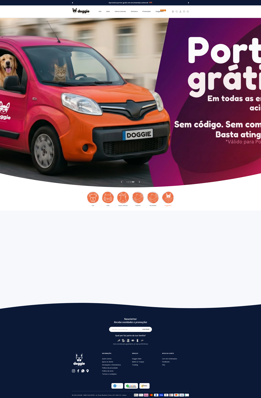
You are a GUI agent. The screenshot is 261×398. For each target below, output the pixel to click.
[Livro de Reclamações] (117, 386)
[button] (72, 3)
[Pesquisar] (177, 11)
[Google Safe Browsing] (131, 386)
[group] (130, 102)
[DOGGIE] (81, 11)
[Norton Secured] (144, 386)
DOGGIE (79, 395)
